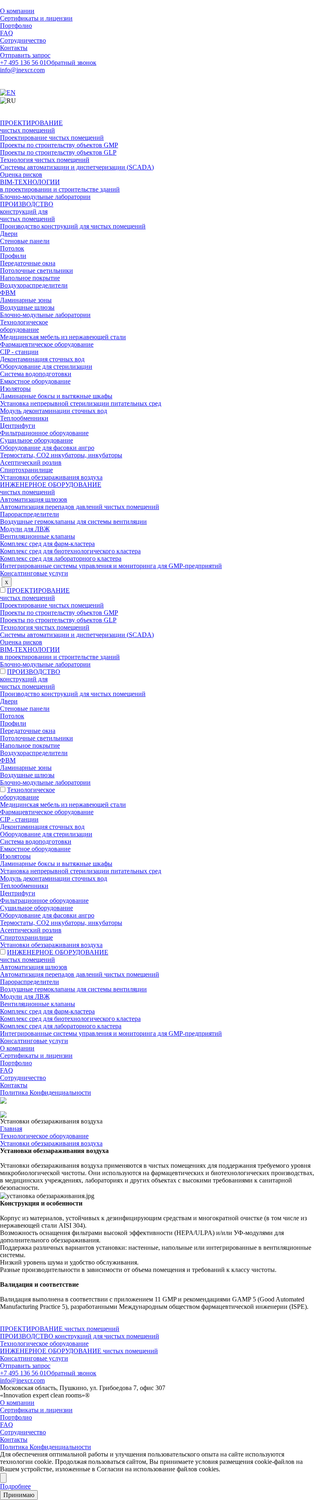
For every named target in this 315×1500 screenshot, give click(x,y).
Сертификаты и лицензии (36, 18)
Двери (9, 233)
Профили (13, 255)
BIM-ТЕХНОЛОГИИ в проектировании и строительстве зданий (60, 185)
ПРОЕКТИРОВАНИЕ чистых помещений (31, 126)
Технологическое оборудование (24, 326)
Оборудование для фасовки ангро (47, 447)
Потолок (12, 248)
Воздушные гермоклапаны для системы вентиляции (73, 521)
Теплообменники (24, 418)
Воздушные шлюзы (27, 307)
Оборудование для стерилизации (46, 366)
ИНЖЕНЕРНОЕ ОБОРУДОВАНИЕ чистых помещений (50, 488)
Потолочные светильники (36, 270)
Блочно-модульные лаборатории (45, 196)
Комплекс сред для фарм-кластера (47, 543)
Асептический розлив (31, 462)
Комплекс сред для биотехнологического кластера (70, 551)
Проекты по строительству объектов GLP (58, 152)
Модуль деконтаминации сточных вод (53, 410)
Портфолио (16, 25)
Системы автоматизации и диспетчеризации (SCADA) (77, 167)
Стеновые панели (25, 240)
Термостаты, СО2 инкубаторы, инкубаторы (61, 455)
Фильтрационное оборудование (44, 432)
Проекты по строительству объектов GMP (59, 145)
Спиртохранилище (26, 469)
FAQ (6, 33)
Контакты (13, 47)
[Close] (3, 1478)
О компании (17, 10)
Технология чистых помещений (44, 159)
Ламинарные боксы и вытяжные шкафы (56, 396)
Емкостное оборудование (35, 381)
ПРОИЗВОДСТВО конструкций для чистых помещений (27, 211)
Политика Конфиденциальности (45, 1092)
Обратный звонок (71, 62)
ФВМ (8, 292)
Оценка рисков (21, 174)
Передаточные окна (27, 263)
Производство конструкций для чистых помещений (73, 226)
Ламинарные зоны (26, 300)
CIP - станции (19, 351)
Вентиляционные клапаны (37, 536)
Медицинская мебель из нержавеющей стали (63, 336)
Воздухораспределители (34, 285)
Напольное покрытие (30, 277)
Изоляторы (15, 388)
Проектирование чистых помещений (52, 137)
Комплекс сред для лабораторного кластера (60, 558)
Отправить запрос (25, 55)
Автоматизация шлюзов (33, 499)
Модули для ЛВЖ (25, 528)
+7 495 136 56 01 (23, 62)
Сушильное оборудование (36, 440)
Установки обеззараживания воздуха (51, 477)
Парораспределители (29, 514)
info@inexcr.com (22, 69)
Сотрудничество (23, 40)
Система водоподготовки (35, 373)
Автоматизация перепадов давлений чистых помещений (79, 506)
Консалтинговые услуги (34, 573)
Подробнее (15, 1486)
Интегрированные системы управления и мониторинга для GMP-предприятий (111, 565)
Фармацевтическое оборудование (47, 344)
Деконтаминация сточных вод (42, 359)
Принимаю (18, 1494)
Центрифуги (17, 425)
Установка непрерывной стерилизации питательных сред (80, 403)
